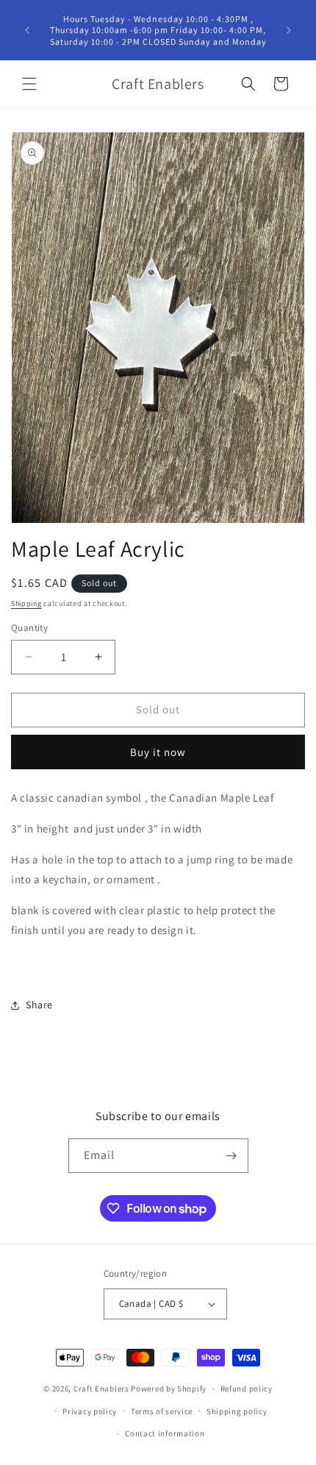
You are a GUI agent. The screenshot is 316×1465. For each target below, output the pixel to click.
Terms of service (162, 1411)
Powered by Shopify (169, 1388)
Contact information (164, 1433)
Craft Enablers (101, 1388)
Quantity (29, 627)
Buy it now (158, 752)
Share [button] (39, 1004)
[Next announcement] (289, 30)
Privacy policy (89, 1411)
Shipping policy (237, 1411)
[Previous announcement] (27, 30)
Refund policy (246, 1388)
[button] (29, 84)
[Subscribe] (231, 1155)
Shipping (26, 603)
